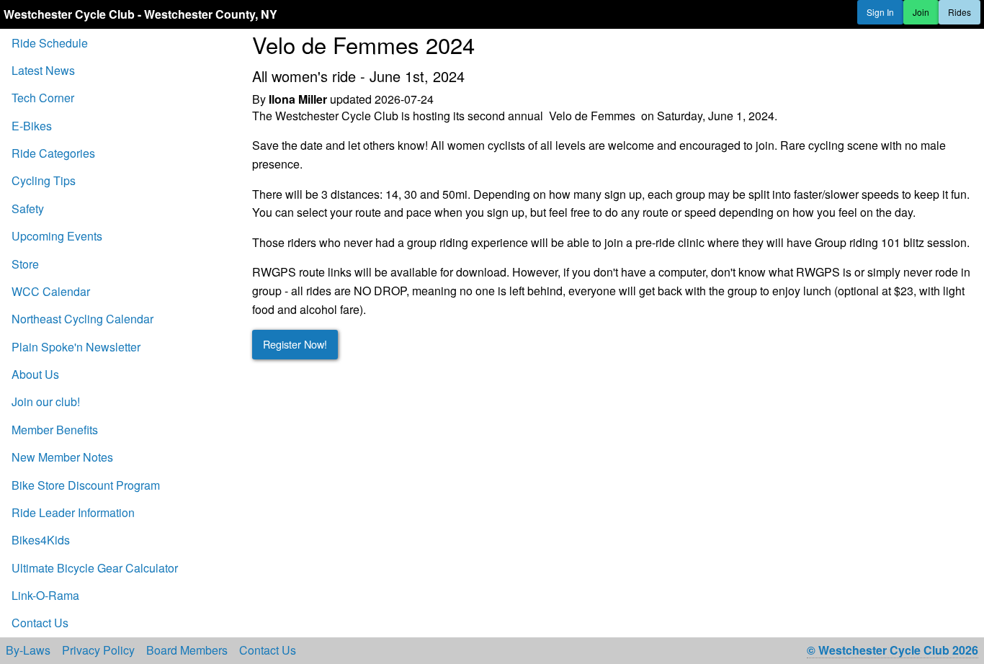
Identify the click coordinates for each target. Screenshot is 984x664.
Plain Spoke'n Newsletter (76, 346)
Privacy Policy (98, 650)
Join (921, 12)
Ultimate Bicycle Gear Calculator (95, 568)
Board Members (187, 650)
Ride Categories (53, 153)
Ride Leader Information (73, 512)
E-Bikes (32, 125)
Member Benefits (55, 429)
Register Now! (295, 343)
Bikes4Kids (41, 539)
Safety (28, 208)
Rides (959, 12)
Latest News (43, 70)
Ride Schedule (50, 43)
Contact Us (40, 622)
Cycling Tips (44, 180)
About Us (35, 374)
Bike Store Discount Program (86, 485)
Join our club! (46, 401)
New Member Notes (62, 457)
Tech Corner (43, 97)
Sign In (880, 12)
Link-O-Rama (45, 595)
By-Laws (28, 650)
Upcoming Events (57, 236)
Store (25, 264)
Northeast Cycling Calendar (82, 318)
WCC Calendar (51, 291)
